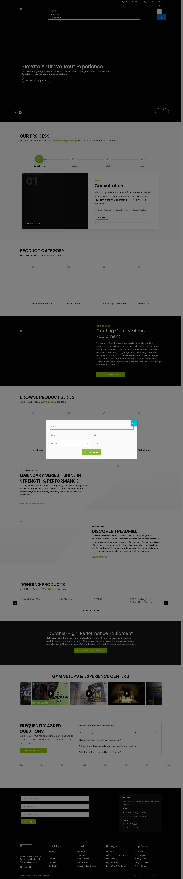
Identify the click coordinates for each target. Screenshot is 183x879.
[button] (95, 435)
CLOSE (134, 423)
